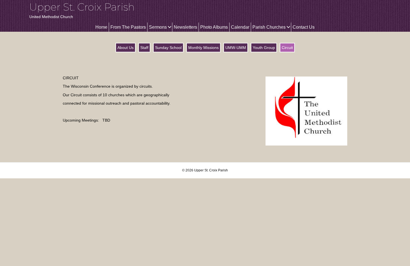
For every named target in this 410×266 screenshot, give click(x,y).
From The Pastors (128, 27)
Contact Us (304, 27)
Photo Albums (214, 27)
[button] (169, 27)
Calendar (240, 27)
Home (101, 27)
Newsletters (185, 27)
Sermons (158, 27)
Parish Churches (269, 27)
